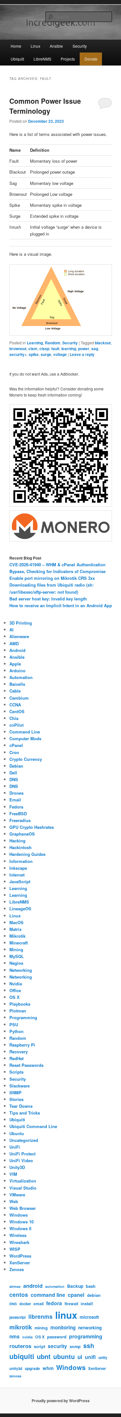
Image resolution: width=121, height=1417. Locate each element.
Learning (35, 343)
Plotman (17, 1011)
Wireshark (19, 1242)
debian (94, 1295)
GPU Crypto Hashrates (31, 827)
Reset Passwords (26, 1065)
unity (102, 1357)
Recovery (18, 1051)
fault (55, 348)
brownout (17, 348)
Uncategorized (23, 1140)
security (57, 1346)
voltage (60, 354)
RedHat (16, 1058)
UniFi (14, 1147)
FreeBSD (18, 813)
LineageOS (20, 908)
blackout (103, 343)
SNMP (15, 1092)
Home (16, 46)
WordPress (20, 1256)
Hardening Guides (27, 854)
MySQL (16, 956)
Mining (16, 949)
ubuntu (64, 1356)
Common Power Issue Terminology (45, 106)
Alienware (19, 636)
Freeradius (20, 820)
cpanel (76, 1294)
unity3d (15, 1368)
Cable (15, 691)
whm (48, 1368)
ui (79, 1357)
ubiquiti (21, 1356)
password (56, 1337)
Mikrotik (17, 936)
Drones (16, 793)
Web (13, 1201)
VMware (17, 1195)
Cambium (19, 698)
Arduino (17, 670)
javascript (17, 1317)
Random (52, 343)
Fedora (16, 807)
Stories (16, 1099)
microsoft (89, 1317)
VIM (13, 1174)
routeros (20, 1346)
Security (80, 46)
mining (41, 1328)
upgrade (32, 1368)
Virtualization (22, 1181)
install (87, 1304)
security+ (18, 354)
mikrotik (20, 1327)
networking (90, 1328)
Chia (13, 718)
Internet (17, 875)
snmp (75, 1346)
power (83, 348)
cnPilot (16, 725)
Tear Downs (21, 1106)
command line (48, 1294)
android (33, 1285)
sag (94, 348)
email (39, 1304)
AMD (14, 643)
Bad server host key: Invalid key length (48, 599)
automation (55, 1286)
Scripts (16, 1072)
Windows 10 (21, 1222)
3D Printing (20, 623)
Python (16, 1031)
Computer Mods (25, 738)
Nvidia (15, 984)
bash (91, 1286)
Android (17, 650)
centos (18, 1294)
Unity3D (17, 1167)
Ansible (56, 46)
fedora (54, 1303)
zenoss (15, 1376)
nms (14, 1336)
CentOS (17, 711)
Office (15, 990)
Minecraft (18, 943)
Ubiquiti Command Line (33, 1126)
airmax (15, 1286)
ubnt (44, 1356)
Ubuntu (16, 1133)
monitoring (63, 1327)
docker (25, 1304)
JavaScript (19, 881)
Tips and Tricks (24, 1113)
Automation (21, 677)
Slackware (19, 1086)
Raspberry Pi (22, 1045)
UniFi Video (21, 1160)
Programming (23, 1017)
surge (46, 354)
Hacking (17, 841)
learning (68, 348)
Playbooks (19, 1004)
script (39, 1346)
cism (32, 348)
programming (85, 1336)
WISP (14, 1249)
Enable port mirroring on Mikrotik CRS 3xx (52, 578)
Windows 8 (20, 1228)
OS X (14, 997)
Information (21, 861)
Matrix (15, 929)
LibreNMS (42, 59)
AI (11, 630)
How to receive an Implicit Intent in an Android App (60, 605)
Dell (13, 773)
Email (15, 800)
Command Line (24, 732)
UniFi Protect (22, 1154)
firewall (71, 1304)
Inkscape (18, 868)
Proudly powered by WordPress (61, 1400)
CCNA (15, 705)
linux (66, 1315)
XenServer (19, 1262)
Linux (35, 46)
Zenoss (16, 1269)
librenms (40, 1316)
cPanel (16, 745)
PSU (13, 1024)
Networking (20, 970)
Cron (14, 752)
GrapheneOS (22, 834)
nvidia (27, 1337)
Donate (91, 59)
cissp (44, 348)
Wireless (17, 1235)
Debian (16, 766)
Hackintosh (20, 847)
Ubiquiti (17, 59)
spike (34, 354)
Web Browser (22, 1208)
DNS (13, 779)
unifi (90, 1357)
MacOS (16, 922)
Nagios (16, 963)
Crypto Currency (25, 759)
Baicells (17, 684)
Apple (15, 664)
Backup (75, 1286)
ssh (88, 1345)
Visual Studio (22, 1188)
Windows (18, 1215)
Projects (68, 59)
